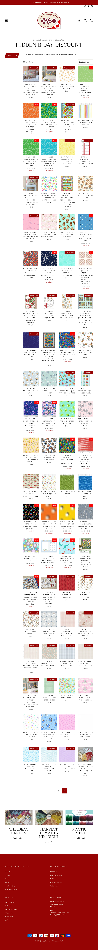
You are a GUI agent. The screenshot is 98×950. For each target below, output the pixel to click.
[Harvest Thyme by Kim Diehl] (49, 817)
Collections (41, 40)
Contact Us (53, 872)
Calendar (8, 875)
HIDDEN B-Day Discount (53, 40)
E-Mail (52, 879)
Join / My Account (10, 902)
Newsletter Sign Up (11, 889)
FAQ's (6, 920)
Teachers (7, 882)
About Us (7, 872)
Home (35, 40)
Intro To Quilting (10, 886)
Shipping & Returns (11, 909)
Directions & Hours (56, 882)
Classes (7, 879)
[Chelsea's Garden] (19, 817)
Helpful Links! (9, 916)
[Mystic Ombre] (79, 817)
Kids (10, 55)
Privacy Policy (9, 913)
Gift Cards (8, 906)
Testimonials (54, 886)
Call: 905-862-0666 (56, 875)
